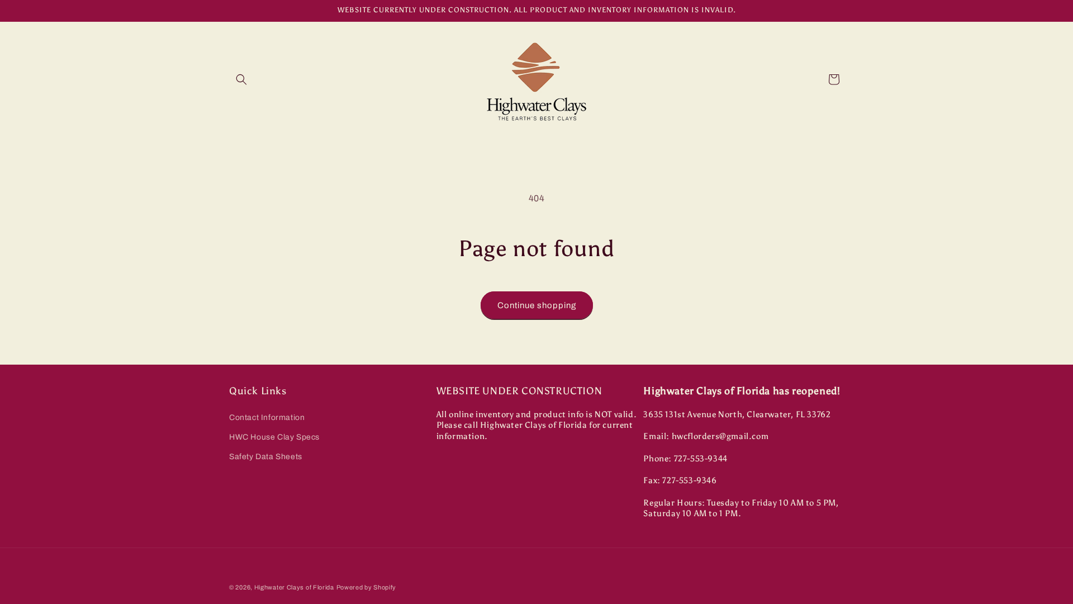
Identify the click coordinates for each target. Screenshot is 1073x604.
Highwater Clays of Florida (294, 587)
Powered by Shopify (366, 587)
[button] (241, 79)
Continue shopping (536, 305)
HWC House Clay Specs (274, 437)
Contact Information (267, 417)
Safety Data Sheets (265, 456)
